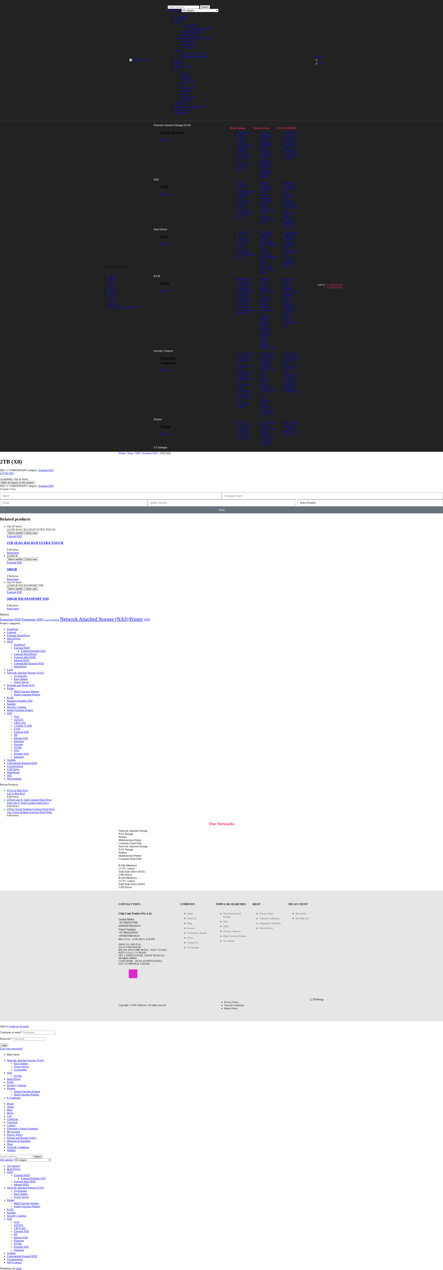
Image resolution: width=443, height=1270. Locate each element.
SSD (176, 69)
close (18, 1268)
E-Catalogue (14, 1097)
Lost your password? (11, 1048)
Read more (13, 552)
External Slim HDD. (192, 31)
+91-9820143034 (334, 285)
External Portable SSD (200, 28)
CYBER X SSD (23, 725)
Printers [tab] (123, 837)
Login (4, 1045)
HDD (177, 22)
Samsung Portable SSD (20, 700)
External (11, 632)
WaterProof (20, 666)
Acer (184, 72)
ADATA (186, 75)
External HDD (189, 25)
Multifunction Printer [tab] (130, 840)
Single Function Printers (194, 56)
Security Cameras (183, 66)
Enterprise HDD (10, 619)
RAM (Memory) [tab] (128, 865)
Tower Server (188, 47)
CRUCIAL (187, 78)
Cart (9, 1116)
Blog (9, 1109)
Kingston (186, 91)
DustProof (12, 629)
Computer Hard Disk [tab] (130, 843)
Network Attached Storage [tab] (133, 830)
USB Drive (13, 769)
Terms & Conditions (18, 1147)
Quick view (31, 533)
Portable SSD (188, 97)
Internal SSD (188, 88)
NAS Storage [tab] (126, 833)
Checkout (12, 1122)
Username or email (11, 1032)
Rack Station (188, 44)
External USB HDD (51, 620)
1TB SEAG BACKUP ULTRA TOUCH (35, 543)
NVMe (185, 94)
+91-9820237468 (334, 287)
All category (181, 16)
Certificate (12, 1119)
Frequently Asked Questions (22, 1128)
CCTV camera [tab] (127, 868)
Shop (130, 453)
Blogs (10, 1113)
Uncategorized (182, 109)
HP (183, 84)
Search (205, 7)
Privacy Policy (15, 1134)
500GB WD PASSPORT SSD (28, 599)
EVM (17, 728)
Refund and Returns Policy (22, 1137)
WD (9, 775)
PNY (17, 750)
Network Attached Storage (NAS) (192, 38)
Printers (11, 1088)
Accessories (187, 41)
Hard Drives (181, 19)
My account (13, 1131)
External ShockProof (18, 635)
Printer (178, 50)
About (10, 1106)
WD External (181, 112)
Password (6, 1038)
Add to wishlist (15, 533)
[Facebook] (123, 973)
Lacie (10, 669)
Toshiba (178, 103)
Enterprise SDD (32, 619)
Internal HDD (188, 35)
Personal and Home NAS (21, 685)
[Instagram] (133, 973)
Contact (11, 1125)
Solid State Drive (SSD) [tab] (132, 871)
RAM (177, 59)
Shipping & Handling (18, 1141)
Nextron (18, 744)
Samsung (186, 100)
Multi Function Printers (193, 53)
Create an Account (18, 1026)
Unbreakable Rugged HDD (189, 106)
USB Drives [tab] (125, 874)
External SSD (188, 81)
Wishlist (11, 1150)
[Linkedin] (143, 973)
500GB (12, 569)
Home (122, 453)
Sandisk (178, 63)
